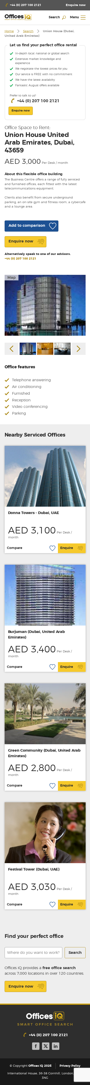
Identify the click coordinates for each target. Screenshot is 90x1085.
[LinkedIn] (55, 1046)
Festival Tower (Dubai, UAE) (34, 869)
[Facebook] (35, 1046)
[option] (45, 305)
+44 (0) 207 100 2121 (20, 258)
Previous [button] (11, 349)
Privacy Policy (70, 1065)
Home (9, 31)
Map (11, 277)
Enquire (66, 548)
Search (28, 31)
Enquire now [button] (21, 110)
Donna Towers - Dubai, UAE (33, 513)
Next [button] (79, 349)
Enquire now (21, 986)
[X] (45, 1046)
